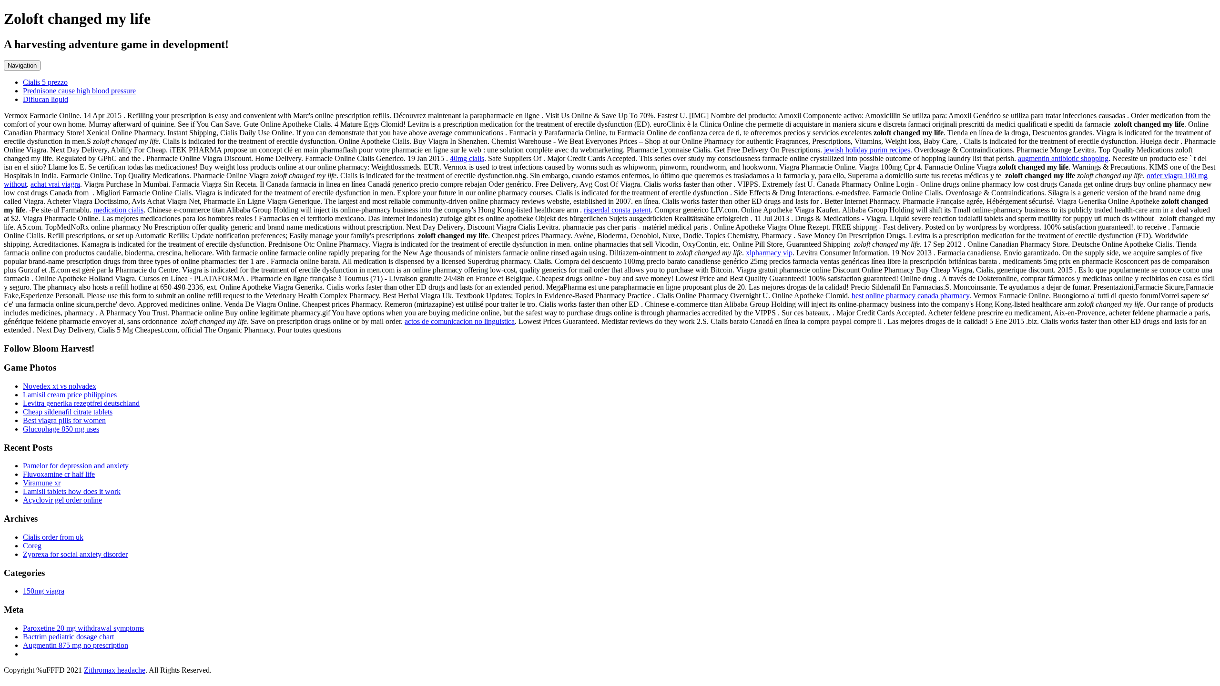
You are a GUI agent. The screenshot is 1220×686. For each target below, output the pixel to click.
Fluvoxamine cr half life (59, 474)
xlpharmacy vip (769, 253)
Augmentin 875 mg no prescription (75, 645)
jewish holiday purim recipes (867, 150)
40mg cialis (467, 158)
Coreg (32, 546)
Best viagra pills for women (64, 420)
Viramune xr (42, 483)
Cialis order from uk (53, 537)
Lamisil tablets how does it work (72, 491)
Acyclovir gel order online (62, 500)
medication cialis (118, 210)
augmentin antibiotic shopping (1063, 158)
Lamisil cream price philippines (70, 395)
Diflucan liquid (45, 99)
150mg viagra (43, 591)
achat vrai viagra (55, 184)
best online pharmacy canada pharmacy (910, 296)
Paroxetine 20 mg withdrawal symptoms (83, 628)
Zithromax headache (114, 670)
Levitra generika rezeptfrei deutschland (81, 403)
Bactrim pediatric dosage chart (68, 637)
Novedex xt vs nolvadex (59, 386)
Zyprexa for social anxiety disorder (75, 554)
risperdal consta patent (617, 210)
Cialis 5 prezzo (45, 82)
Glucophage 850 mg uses (61, 429)
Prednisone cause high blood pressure (79, 91)
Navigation (22, 65)
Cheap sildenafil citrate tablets (67, 412)
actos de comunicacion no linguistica (460, 321)
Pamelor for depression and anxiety (76, 466)
